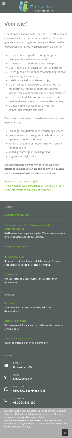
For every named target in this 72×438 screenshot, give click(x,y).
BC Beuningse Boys (14, 256)
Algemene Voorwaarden (16, 214)
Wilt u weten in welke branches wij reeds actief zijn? (34, 185)
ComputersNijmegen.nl (16, 246)
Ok (65, 433)
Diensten (9, 303)
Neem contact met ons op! (18, 338)
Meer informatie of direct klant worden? (27, 190)
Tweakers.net (11, 274)
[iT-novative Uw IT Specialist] (36, 6)
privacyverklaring (21, 426)
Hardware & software (15, 320)
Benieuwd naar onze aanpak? (21, 181)
